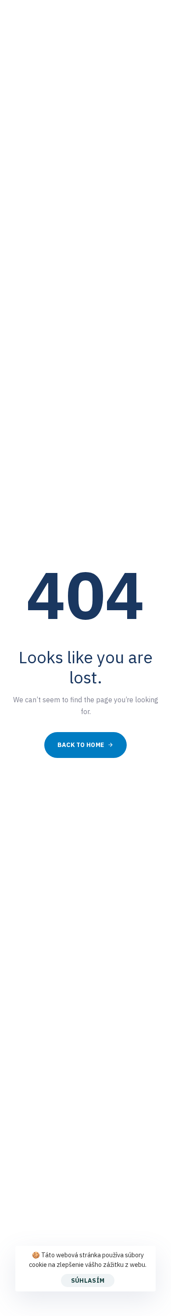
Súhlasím (87, 1280)
